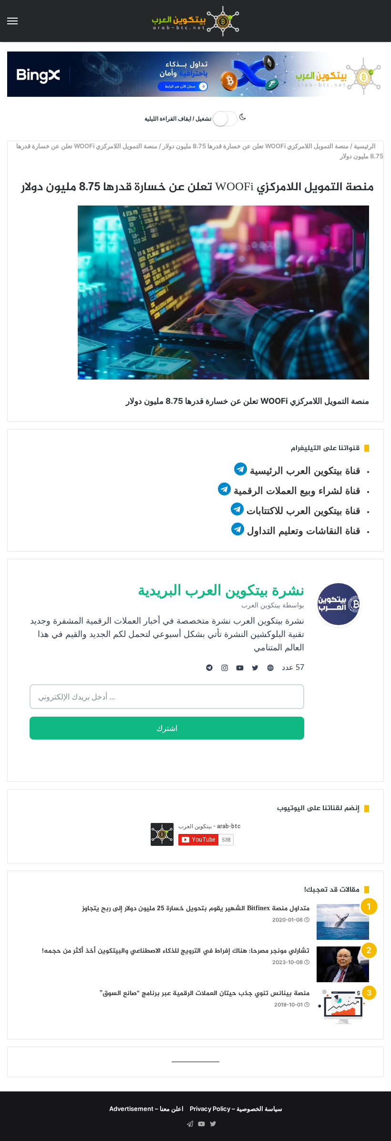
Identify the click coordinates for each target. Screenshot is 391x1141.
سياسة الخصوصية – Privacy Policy (236, 1108)
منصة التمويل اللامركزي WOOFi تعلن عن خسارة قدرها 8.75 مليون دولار (256, 146)
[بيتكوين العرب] (195, 21)
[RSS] (178, 1124)
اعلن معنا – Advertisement (146, 1108)
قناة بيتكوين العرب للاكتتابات (302, 510)
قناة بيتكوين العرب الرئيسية (305, 470)
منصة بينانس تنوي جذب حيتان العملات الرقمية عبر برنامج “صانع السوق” (204, 993)
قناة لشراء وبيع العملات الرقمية (297, 490)
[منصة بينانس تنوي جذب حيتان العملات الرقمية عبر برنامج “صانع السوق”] (343, 1007)
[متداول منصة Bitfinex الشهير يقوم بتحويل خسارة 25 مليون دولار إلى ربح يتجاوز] (343, 922)
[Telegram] (190, 1124)
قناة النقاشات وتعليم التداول (303, 530)
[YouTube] (201, 1124)
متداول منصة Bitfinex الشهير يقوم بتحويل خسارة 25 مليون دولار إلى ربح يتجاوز (195, 908)
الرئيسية (366, 146)
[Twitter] (212, 1124)
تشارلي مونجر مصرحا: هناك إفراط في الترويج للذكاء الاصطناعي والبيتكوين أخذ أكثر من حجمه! (175, 951)
